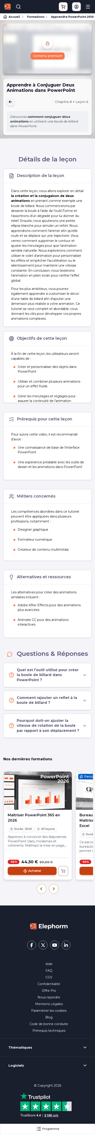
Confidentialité (49, 984)
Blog (49, 1017)
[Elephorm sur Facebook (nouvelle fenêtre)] (31, 945)
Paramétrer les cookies (48, 1011)
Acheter (34, 871)
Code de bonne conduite (49, 1024)
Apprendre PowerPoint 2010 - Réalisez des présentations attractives (71, 16)
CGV (49, 977)
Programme (50, 1128)
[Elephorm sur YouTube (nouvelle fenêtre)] (54, 945)
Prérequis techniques (48, 1031)
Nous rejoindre (49, 997)
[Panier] (63, 6)
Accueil (14, 16)
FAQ (49, 971)
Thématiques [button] (20, 1048)
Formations (35, 16)
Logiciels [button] (16, 1066)
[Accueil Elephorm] (49, 926)
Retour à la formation (11, 102)
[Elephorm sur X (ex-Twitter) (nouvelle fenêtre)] (43, 945)
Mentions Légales (49, 1004)
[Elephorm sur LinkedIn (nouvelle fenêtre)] (66, 945)
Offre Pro (49, 991)
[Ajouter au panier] (63, 871)
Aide (49, 964)
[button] (41, 888)
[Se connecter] (76, 6)
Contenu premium (47, 56)
